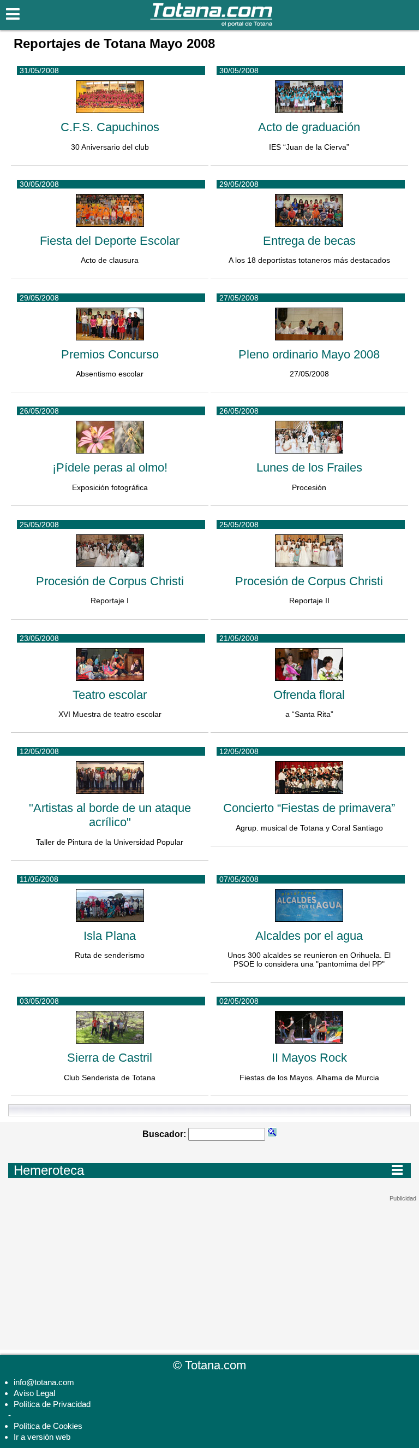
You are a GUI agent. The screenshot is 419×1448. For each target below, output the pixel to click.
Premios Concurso (110, 354)
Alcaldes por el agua (309, 936)
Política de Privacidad (52, 1404)
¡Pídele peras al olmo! (109, 467)
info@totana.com (44, 1382)
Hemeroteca (208, 1170)
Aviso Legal (34, 1393)
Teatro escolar (110, 695)
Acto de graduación (309, 127)
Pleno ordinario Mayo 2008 (309, 354)
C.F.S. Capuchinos (110, 127)
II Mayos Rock (309, 1057)
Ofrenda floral (309, 695)
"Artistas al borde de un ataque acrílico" (110, 815)
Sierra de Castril (109, 1057)
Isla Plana (109, 936)
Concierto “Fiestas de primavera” (309, 808)
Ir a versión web (42, 1436)
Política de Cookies (48, 1426)
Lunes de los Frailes (309, 467)
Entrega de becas (309, 241)
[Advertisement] (209, 1270)
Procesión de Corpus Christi (110, 581)
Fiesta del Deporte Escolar (109, 241)
